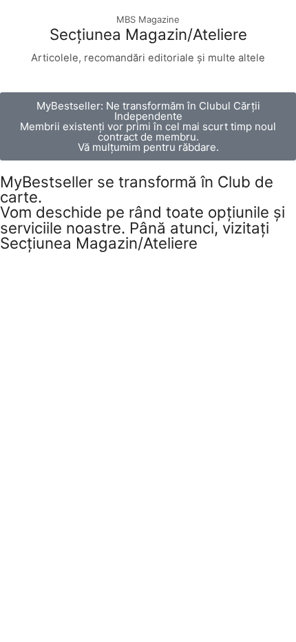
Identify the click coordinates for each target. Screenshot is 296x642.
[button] (148, 126)
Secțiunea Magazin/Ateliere (148, 34)
